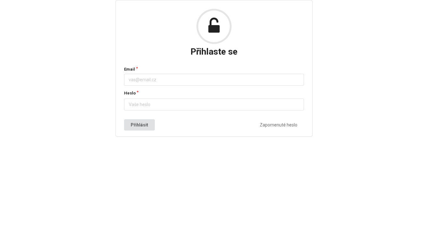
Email (129, 69)
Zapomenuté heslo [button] (278, 124)
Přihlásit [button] (139, 124)
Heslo (130, 93)
